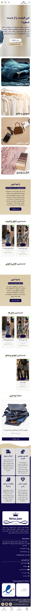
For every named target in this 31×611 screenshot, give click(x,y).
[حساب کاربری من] (8, 2)
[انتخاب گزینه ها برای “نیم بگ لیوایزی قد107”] (9, 244)
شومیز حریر (22, 382)
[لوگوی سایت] (22, 2)
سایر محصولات (21, 251)
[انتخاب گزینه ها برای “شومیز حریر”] (23, 378)
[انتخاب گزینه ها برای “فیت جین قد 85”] (23, 244)
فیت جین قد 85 (22, 248)
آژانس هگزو (21, 601)
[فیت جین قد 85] (22, 236)
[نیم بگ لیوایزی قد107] (8, 236)
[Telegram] (6, 604)
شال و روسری (21, 172)
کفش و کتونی (21, 143)
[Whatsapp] (2, 604)
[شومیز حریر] (22, 370)
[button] (29, 240)
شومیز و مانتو (21, 113)
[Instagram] (9, 604)
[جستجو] (2, 2)
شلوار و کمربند (21, 84)
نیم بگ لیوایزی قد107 (8, 248)
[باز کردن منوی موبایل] (27, 2)
